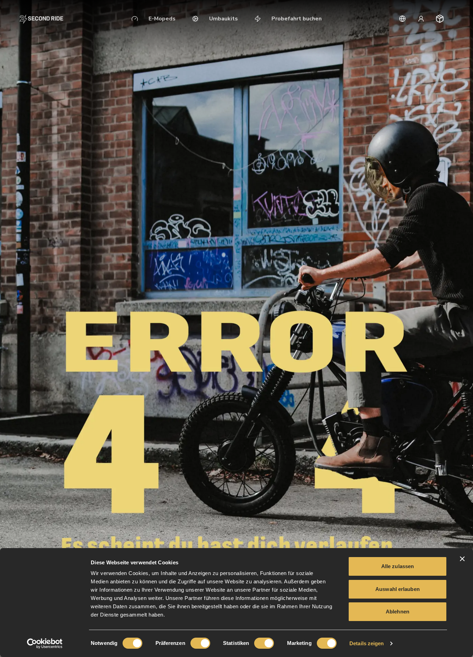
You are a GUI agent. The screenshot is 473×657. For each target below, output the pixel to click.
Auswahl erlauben (397, 589)
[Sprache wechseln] (402, 19)
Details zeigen (366, 643)
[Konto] (421, 19)
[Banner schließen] (462, 558)
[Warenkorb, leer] (440, 19)
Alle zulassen (397, 566)
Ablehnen (397, 611)
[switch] (200, 643)
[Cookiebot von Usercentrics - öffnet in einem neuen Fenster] (45, 643)
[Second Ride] (41, 18)
